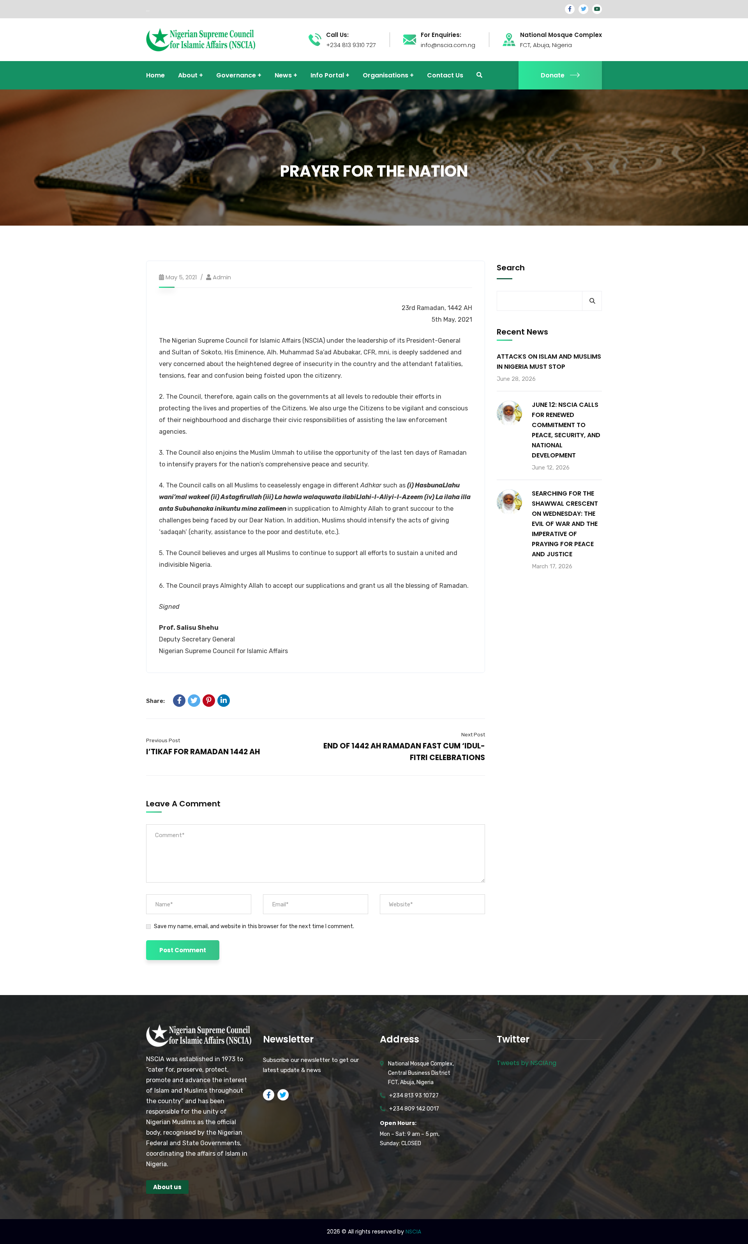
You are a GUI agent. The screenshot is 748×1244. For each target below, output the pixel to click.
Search (511, 267)
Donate (553, 75)
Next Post (473, 735)
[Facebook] (179, 700)
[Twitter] (194, 700)
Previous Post (163, 740)
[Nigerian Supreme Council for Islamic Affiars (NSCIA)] (200, 39)
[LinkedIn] (223, 700)
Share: (155, 700)
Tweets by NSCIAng (526, 1062)
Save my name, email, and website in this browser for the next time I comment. (254, 926)
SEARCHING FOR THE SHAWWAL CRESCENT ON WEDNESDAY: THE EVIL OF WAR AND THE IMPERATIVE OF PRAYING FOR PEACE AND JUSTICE (565, 524)
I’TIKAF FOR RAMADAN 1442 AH (203, 751)
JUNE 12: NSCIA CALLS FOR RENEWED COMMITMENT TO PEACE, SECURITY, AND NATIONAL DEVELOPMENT (566, 430)
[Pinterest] (209, 700)
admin (222, 277)
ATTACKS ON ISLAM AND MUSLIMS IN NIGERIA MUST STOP (549, 361)
